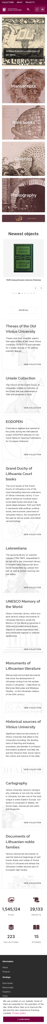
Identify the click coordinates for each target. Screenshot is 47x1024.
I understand (24, 1019)
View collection (32, 364)
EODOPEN (14, 422)
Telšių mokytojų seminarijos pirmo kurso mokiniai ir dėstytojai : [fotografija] (23, 281)
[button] (19, 64)
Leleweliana (16, 548)
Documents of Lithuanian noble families (20, 841)
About (20, 2)
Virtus (5, 996)
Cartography (16, 783)
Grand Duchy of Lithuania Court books (19, 473)
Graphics (23, 158)
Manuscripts (23, 86)
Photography (23, 195)
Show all (23, 310)
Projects (30, 2)
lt (37, 9)
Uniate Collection (20, 378)
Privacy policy (19, 1013)
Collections (8, 2)
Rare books (23, 122)
